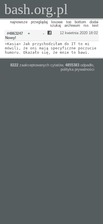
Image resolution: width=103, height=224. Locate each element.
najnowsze (18, 22)
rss (86, 25)
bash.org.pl (36, 9)
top (68, 22)
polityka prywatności (77, 69)
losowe (57, 22)
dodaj (94, 22)
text (95, 25)
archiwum (72, 25)
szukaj (55, 25)
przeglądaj (39, 22)
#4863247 (15, 33)
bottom (80, 22)
